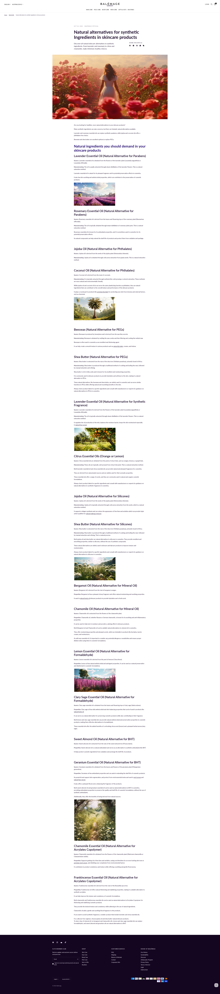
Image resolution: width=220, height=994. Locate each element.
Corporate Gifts (115, 962)
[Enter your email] (77, 959)
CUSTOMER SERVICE (118, 949)
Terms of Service (145, 964)
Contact (113, 960)
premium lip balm (102, 292)
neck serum (137, 777)
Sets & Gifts (85, 962)
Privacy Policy (145, 962)
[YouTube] (62, 942)
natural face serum (81, 425)
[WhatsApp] (141, 46)
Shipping (113, 955)
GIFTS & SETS (122, 9)
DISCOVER (11, 15)
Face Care (84, 955)
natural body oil (85, 598)
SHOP (84, 949)
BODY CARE (105, 9)
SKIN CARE (89, 9)
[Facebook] (130, 46)
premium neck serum (80, 863)
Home (5, 15)
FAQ (112, 952)
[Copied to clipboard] (144, 46)
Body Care (85, 957)
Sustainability (144, 955)
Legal (142, 967)
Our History (144, 952)
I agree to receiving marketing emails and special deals (66, 963)
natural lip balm (118, 346)
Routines (84, 964)
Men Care (84, 960)
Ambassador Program (147, 960)
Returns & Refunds (116, 957)
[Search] (211, 4)
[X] (134, 46)
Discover (143, 957)
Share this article (135, 42)
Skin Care (84, 952)
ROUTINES (131, 9)
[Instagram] (58, 942)
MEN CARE (113, 9)
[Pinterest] (137, 46)
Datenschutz (144, 969)
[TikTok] (67, 942)
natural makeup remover (93, 514)
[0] (214, 4)
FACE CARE (97, 9)
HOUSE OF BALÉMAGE (148, 949)
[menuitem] (89, 10)
